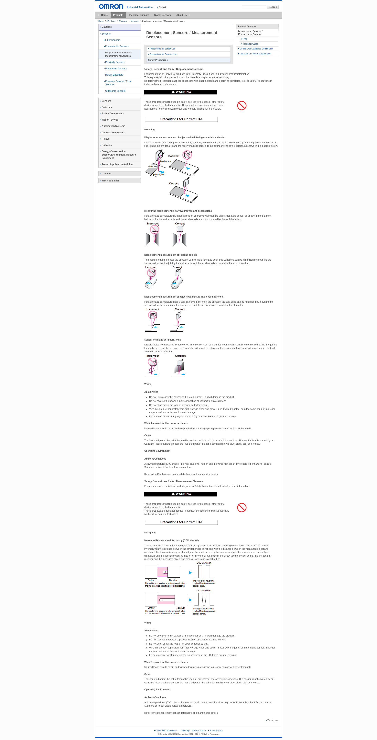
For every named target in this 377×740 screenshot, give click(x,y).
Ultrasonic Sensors (115, 91)
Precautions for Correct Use (163, 54)
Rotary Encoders (114, 74)
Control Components (113, 132)
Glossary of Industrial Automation (255, 53)
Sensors (134, 21)
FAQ (245, 39)
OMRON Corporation (165, 730)
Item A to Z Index (110, 181)
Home (104, 15)
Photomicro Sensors (116, 68)
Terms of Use (199, 730)
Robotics (107, 145)
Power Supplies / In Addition (117, 164)
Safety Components (113, 113)
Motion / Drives (110, 119)
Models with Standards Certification (256, 49)
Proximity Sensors (114, 62)
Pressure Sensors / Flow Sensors (118, 83)
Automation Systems (113, 126)
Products (118, 15)
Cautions (123, 21)
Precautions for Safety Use (162, 49)
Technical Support (139, 15)
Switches (107, 107)
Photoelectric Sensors (117, 46)
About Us (181, 15)
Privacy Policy (216, 730)
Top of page (273, 720)
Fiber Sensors (112, 40)
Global (162, 7)
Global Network (162, 15)
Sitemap (185, 730)
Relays (106, 138)
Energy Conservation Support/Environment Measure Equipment (119, 154)
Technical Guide (250, 44)
